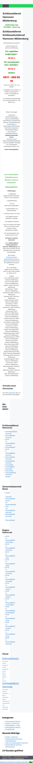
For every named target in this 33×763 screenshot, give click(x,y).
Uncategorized (9, 729)
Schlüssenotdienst (6, 701)
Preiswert (4, 680)
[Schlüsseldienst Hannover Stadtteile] (12, 170)
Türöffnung (8, 118)
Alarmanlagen (11, 131)
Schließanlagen (11, 124)
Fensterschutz (5, 665)
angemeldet (11, 392)
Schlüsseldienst (10, 447)
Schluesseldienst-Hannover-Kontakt (10, 474)
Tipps (3, 705)
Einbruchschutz (11, 139)
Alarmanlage (9, 465)
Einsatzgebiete (10, 466)
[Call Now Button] (30, 762)
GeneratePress (19, 758)
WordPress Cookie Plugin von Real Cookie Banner (14, 762)
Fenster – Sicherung (11, 737)
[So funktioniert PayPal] (11, 109)
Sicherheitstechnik (6, 703)
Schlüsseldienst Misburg (12, 727)
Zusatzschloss (5, 709)
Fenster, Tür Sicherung (12, 723)
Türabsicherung (5, 707)
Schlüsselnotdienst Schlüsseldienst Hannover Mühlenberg (11, 259)
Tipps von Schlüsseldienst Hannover (16, 743)
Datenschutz (9, 470)
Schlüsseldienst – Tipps (12, 725)
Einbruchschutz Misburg (12, 721)
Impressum (8, 468)
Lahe (3, 678)
